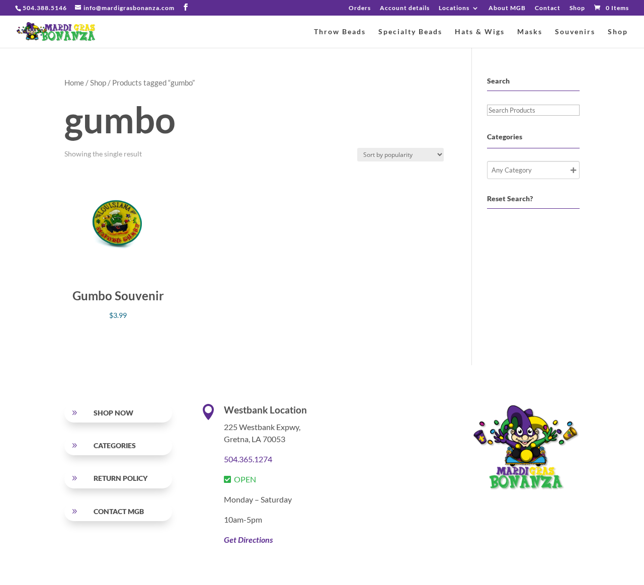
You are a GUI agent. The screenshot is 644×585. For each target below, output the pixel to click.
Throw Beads (340, 32)
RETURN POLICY (120, 478)
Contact (547, 8)
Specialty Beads (410, 32)
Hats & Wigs (480, 32)
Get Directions (248, 539)
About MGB (507, 8)
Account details (405, 8)
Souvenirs (575, 32)
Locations (454, 8)
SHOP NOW (113, 412)
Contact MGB (119, 511)
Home (74, 82)
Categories (115, 445)
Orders (360, 8)
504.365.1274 (248, 459)
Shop (577, 8)
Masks (529, 32)
